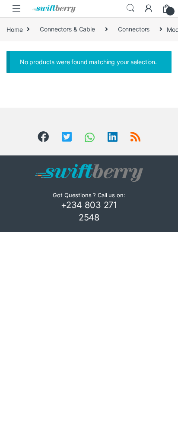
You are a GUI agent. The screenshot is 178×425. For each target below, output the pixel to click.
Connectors (134, 29)
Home (14, 29)
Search (130, 8)
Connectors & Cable (67, 29)
